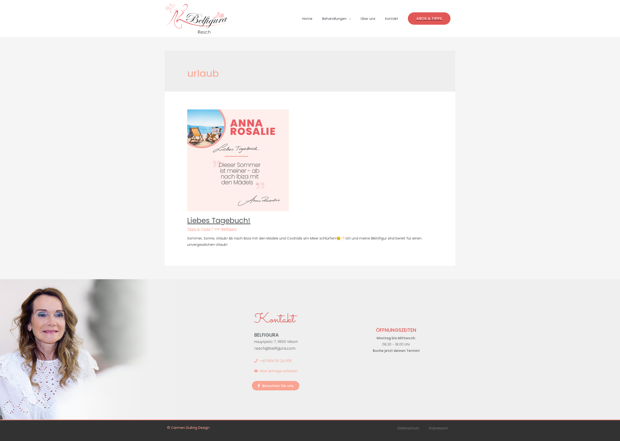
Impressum (438, 428)
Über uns (368, 18)
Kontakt (391, 18)
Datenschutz (408, 428)
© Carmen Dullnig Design (188, 427)
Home (307, 18)
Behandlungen (334, 18)
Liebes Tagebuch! (218, 220)
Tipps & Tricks (198, 229)
